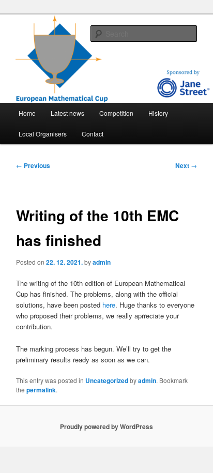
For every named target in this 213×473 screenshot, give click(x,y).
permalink (41, 389)
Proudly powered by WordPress (106, 426)
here (108, 305)
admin (102, 262)
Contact (92, 133)
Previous (33, 165)
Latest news (67, 113)
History (158, 113)
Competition (116, 113)
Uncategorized (106, 380)
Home (27, 113)
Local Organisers (43, 133)
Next (186, 165)
